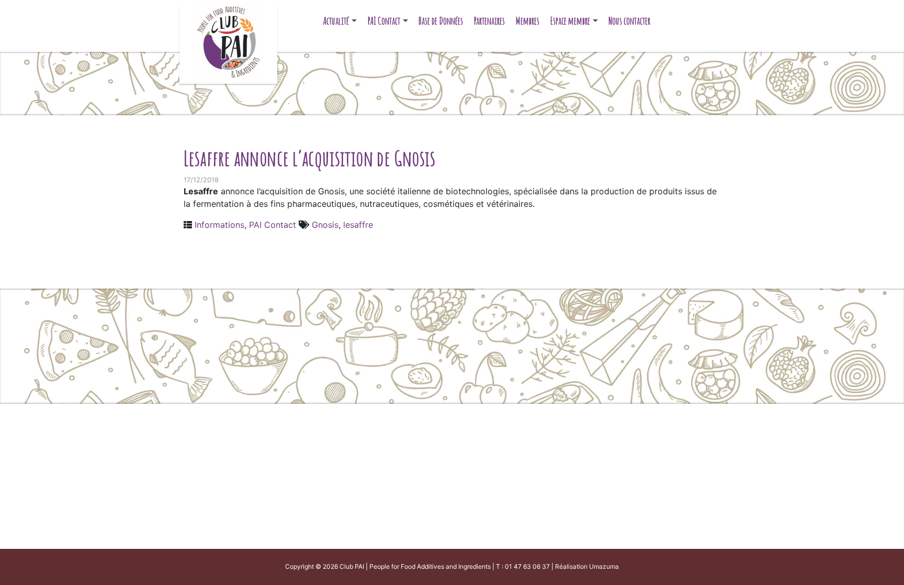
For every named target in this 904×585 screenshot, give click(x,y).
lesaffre (358, 224)
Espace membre (570, 20)
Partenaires (489, 20)
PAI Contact (384, 20)
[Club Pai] (228, 40)
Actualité (336, 20)
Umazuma (604, 566)
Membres (527, 20)
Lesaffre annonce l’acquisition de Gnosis (309, 158)
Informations (219, 224)
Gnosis (325, 224)
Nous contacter (629, 20)
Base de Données (441, 20)
